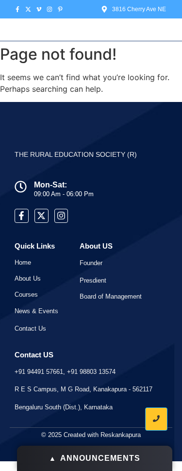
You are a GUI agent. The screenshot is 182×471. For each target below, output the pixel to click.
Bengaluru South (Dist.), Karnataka (64, 407)
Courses (26, 294)
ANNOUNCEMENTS (94, 458)
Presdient (93, 280)
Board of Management (111, 296)
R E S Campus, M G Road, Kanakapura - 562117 (83, 389)
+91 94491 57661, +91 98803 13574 (65, 371)
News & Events (36, 311)
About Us (28, 278)
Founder (91, 263)
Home (23, 262)
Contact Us (30, 328)
